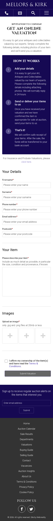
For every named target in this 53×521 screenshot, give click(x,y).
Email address (9, 216)
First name (8, 180)
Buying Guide (26, 450)
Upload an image (11, 321)
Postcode (7, 229)
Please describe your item (15, 258)
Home (26, 423)
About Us (26, 476)
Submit (26, 410)
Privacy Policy (26, 487)
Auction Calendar (26, 428)
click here (26, 161)
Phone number (9, 204)
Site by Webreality (38, 517)
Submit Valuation (28, 373)
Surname (7, 192)
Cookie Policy (26, 492)
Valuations (26, 444)
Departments (26, 439)
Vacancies (26, 465)
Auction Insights (26, 471)
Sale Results (26, 434)
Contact (26, 460)
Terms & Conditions (26, 481)
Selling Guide (26, 455)
